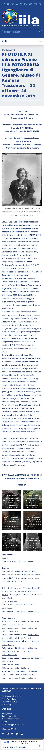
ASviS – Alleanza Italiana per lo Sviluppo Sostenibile (20, 651)
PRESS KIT (22, 485)
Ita (25, 4)
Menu (4, 41)
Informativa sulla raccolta (14, 747)
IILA (20, 18)
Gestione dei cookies (9, 716)
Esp (30, 4)
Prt (35, 4)
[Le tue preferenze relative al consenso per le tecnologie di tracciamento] (40, 746)
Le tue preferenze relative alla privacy (24, 742)
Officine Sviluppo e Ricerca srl (13, 724)
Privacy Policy (7, 713)
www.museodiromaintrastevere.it (19, 611)
